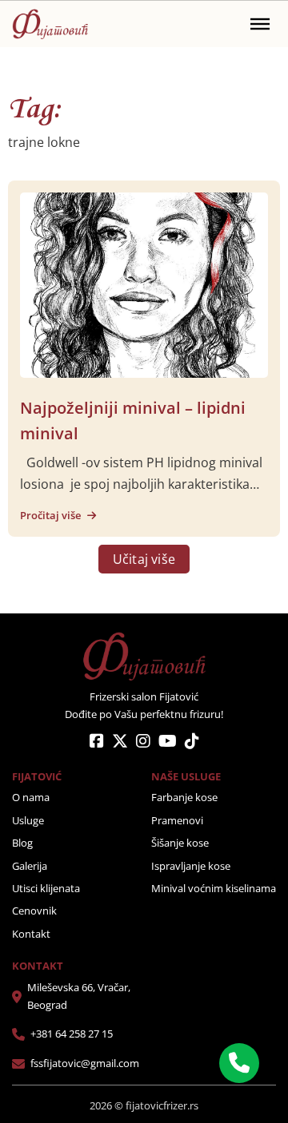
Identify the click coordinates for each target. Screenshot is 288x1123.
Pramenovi (177, 820)
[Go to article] (144, 283)
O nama (31, 797)
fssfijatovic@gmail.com (84, 1063)
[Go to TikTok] (192, 742)
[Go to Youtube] (167, 742)
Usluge (28, 820)
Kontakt (31, 934)
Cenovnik (34, 910)
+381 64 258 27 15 (71, 1033)
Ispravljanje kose (190, 866)
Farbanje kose (184, 797)
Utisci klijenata (46, 888)
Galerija (29, 866)
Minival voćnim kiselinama (213, 888)
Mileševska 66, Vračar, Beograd (78, 996)
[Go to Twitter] (120, 742)
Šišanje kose (180, 842)
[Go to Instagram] (143, 742)
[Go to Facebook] (97, 742)
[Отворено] (260, 24)
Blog (22, 842)
